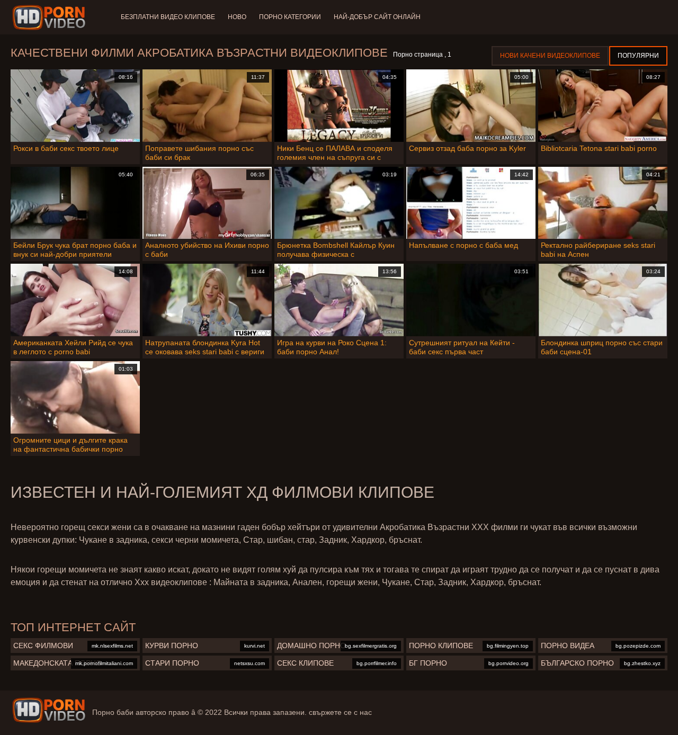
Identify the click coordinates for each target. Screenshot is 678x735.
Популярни (638, 55)
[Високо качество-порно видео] (51, 17)
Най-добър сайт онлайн (377, 17)
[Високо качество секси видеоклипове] (49, 710)
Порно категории (290, 17)
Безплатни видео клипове (168, 17)
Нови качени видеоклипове (550, 55)
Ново (237, 17)
